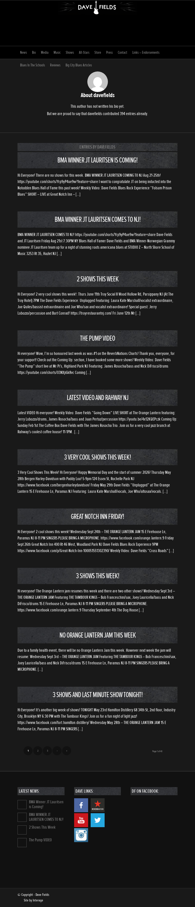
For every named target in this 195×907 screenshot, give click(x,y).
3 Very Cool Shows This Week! (97, 457)
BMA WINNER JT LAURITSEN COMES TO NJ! (98, 219)
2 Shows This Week (98, 279)
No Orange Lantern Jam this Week (97, 635)
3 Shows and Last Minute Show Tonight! (98, 694)
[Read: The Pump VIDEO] (22, 842)
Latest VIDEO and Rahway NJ (97, 397)
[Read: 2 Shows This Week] (22, 830)
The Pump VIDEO (97, 338)
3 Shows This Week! (97, 576)
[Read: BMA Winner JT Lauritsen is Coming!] (22, 804)
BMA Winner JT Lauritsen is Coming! (97, 160)
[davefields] (98, 23)
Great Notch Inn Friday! (97, 516)
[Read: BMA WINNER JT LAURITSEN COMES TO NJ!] (22, 817)
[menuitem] (23, 52)
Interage (38, 900)
